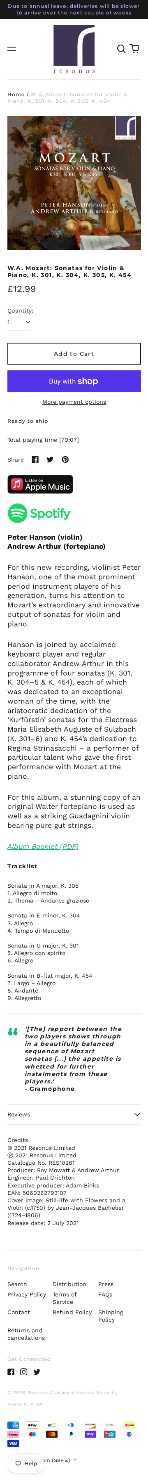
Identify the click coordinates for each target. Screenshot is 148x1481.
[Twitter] (37, 1372)
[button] (121, 49)
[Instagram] (24, 1372)
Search (17, 1284)
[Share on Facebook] (35, 459)
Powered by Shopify (25, 1404)
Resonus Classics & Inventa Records (72, 1393)
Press (105, 1284)
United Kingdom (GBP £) (41, 1460)
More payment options (74, 401)
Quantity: (20, 310)
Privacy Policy (26, 1294)
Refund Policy (72, 1312)
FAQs (105, 1294)
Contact (18, 1312)
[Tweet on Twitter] (50, 459)
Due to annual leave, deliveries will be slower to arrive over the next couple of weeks (74, 9)
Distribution (69, 1284)
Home (16, 94)
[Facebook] (11, 1372)
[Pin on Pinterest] (65, 459)
